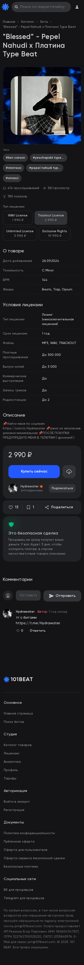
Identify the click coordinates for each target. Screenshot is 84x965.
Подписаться (62, 488)
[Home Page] (6, 6)
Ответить (38, 630)
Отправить (66, 596)
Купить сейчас (34, 471)
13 (16, 507)
